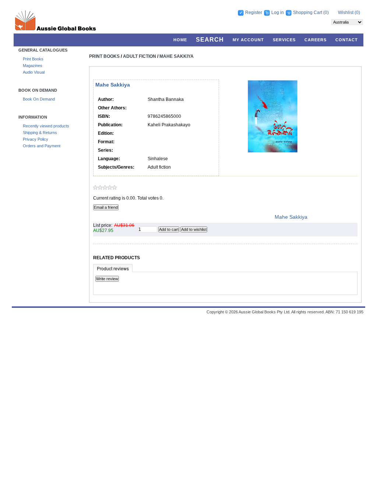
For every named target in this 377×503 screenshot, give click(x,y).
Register (253, 12)
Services (284, 40)
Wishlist (345, 12)
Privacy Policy (35, 139)
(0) (326, 12)
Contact (346, 40)
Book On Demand (39, 99)
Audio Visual (34, 72)
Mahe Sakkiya (176, 56)
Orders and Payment (41, 146)
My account (248, 40)
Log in (277, 12)
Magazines (32, 65)
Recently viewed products (46, 126)
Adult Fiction (139, 56)
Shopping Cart (308, 12)
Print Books (33, 59)
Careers (315, 40)
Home (180, 40)
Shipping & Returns (40, 132)
